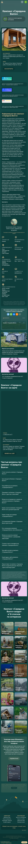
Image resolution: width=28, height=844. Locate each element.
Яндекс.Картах (10, 448)
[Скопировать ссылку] (20, 314)
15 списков (14, 232)
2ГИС (4, 449)
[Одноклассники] (17, 314)
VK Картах (10, 449)
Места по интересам (21, 817)
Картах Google (18, 448)
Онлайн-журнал (7, 822)
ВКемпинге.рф (7, 817)
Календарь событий (7, 820)
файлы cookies (8, 842)
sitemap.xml (19, 836)
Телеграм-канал (21, 822)
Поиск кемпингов (6, 837)
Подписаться (14, 758)
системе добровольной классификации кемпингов (13, 96)
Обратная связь (21, 820)
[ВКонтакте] (14, 314)
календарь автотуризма (14, 838)
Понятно (24, 842)
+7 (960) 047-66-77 (7, 434)
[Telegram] (8, 314)
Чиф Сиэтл (24, 830)
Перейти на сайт (10, 453)
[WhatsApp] (11, 314)
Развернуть (14, 787)
